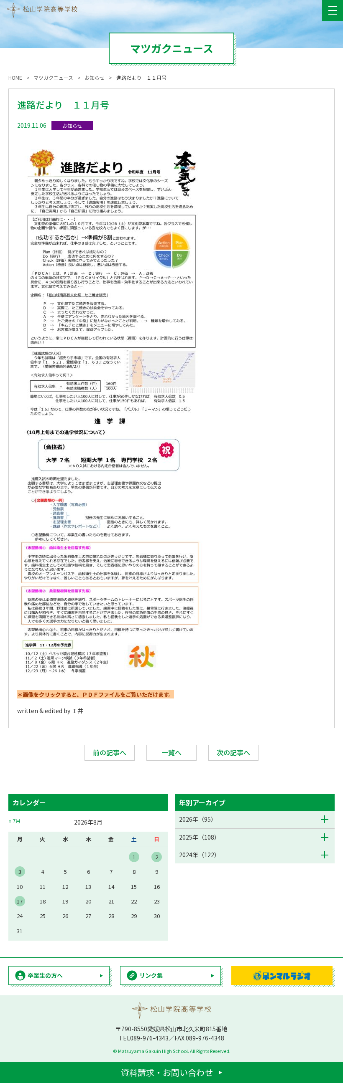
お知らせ (72, 125)
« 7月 (14, 821)
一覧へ (171, 752)
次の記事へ (233, 752)
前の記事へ (109, 752)
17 (20, 901)
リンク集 (151, 975)
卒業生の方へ (45, 975)
